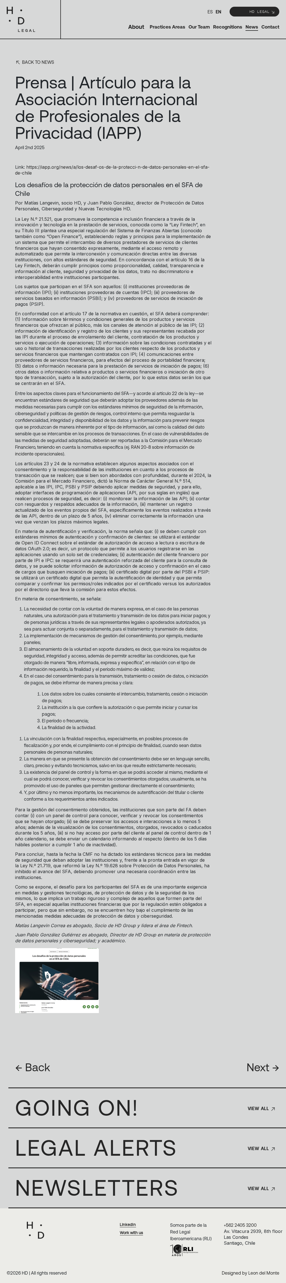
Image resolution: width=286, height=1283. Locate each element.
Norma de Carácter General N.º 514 (152, 481)
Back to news (37, 62)
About (136, 27)
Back (32, 1067)
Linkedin (128, 1224)
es (210, 11)
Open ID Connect (40, 543)
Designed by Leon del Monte (250, 1272)
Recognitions (227, 27)
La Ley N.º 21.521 (33, 219)
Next (263, 1067)
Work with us (131, 1232)
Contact (270, 27)
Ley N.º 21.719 (35, 865)
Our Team (199, 27)
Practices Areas (167, 27)
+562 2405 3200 (240, 1225)
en (218, 11)
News (252, 27)
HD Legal (259, 11)
